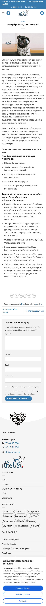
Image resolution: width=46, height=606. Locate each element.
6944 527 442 (11, 446)
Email (7, 365)
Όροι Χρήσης (7, 553)
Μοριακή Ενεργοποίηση (12, 489)
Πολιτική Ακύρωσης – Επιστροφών (16, 549)
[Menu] (3, 13)
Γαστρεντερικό (21, 516)
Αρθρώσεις (7, 516)
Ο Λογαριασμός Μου (10, 539)
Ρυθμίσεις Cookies (23, 594)
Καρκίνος (31, 521)
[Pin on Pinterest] (29, 296)
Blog (23, 21)
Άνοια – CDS (8, 512)
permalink (38, 304)
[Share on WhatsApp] (12, 296)
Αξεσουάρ (21, 512)
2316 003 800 (11, 443)
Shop (4, 493)
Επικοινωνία (7, 498)
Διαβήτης (34, 516)
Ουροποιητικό (9, 526)
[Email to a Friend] (25, 296)
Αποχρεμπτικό (34, 512)
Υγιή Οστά (35, 526)
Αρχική (5, 480)
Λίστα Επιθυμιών (9, 544)
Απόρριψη (23, 601)
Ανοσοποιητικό (9, 521)
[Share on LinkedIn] (34, 296)
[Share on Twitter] (21, 296)
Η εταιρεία (6, 484)
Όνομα (8, 354)
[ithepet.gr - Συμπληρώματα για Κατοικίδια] (23, 13)
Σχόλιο (8, 334)
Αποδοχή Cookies (23, 588)
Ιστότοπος (9, 376)
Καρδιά (21, 521)
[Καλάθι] (42, 13)
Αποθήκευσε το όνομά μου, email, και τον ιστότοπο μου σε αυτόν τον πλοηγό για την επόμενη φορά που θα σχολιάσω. (22, 390)
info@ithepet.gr (12, 452)
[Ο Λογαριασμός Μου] (8, 13)
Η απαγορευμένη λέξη (35, 311)
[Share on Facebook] (17, 296)
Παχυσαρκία (22, 526)
